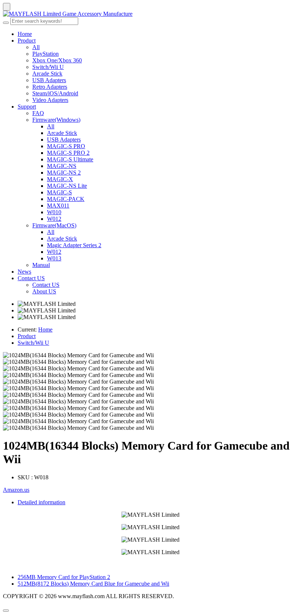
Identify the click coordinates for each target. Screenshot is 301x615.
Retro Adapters (49, 87)
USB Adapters (49, 80)
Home (25, 34)
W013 (54, 258)
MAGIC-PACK (65, 199)
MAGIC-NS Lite (67, 186)
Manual (41, 265)
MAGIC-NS (61, 166)
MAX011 (58, 205)
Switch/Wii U (48, 67)
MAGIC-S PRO (66, 146)
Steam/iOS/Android (55, 93)
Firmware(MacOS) (54, 225)
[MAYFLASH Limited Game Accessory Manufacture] (150, 14)
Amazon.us (16, 490)
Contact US (31, 278)
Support (27, 106)
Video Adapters (50, 100)
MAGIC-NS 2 (64, 172)
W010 (54, 212)
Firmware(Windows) (56, 120)
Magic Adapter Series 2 (74, 245)
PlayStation (45, 54)
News (24, 271)
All (36, 47)
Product (27, 40)
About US (44, 291)
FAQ (38, 113)
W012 (54, 219)
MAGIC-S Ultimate (70, 159)
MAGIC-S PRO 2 (68, 153)
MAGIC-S (59, 192)
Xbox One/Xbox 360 (57, 60)
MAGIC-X (60, 179)
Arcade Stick (47, 73)
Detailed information (41, 502)
